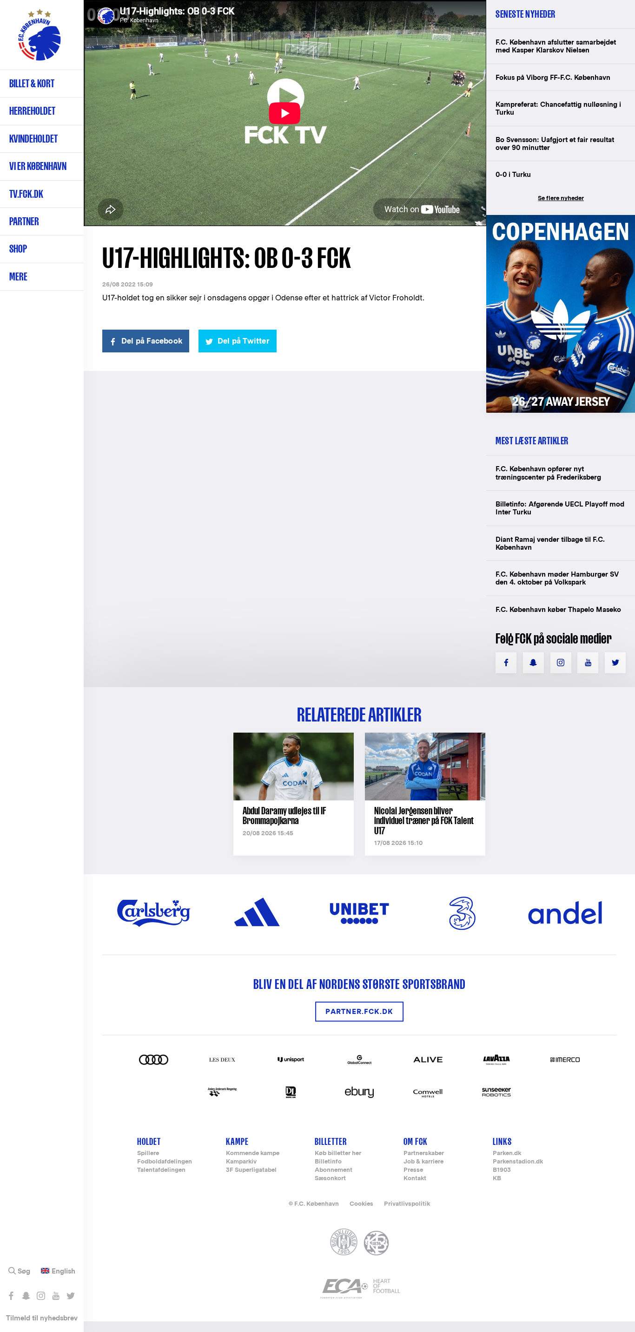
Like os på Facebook (11, 1295)
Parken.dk (507, 1153)
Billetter (331, 1141)
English (63, 1271)
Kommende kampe (252, 1153)
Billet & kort (31, 83)
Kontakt (414, 1179)
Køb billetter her (338, 1153)
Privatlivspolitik (407, 1203)
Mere (18, 276)
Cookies (361, 1203)
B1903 (502, 1170)
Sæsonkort (330, 1179)
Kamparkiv (241, 1162)
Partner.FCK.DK (359, 1011)
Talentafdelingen (161, 1170)
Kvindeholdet (33, 138)
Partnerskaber (423, 1153)
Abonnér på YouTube (55, 1295)
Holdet (149, 1141)
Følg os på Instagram (40, 1295)
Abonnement (333, 1170)
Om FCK (415, 1141)
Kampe (237, 1141)
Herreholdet (32, 110)
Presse (413, 1170)
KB (497, 1179)
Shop (18, 248)
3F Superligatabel (251, 1170)
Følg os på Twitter (70, 1295)
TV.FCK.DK (26, 194)
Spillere (148, 1153)
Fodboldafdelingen (164, 1162)
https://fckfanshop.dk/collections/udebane (560, 220)
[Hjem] (39, 39)
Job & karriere (423, 1162)
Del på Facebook (151, 341)
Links (502, 1141)
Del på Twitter (244, 341)
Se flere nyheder (561, 198)
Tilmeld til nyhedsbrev (42, 1318)
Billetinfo (328, 1162)
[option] (285, 113)
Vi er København (37, 166)
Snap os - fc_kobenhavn (26, 1295)
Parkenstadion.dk (518, 1162)
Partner (24, 221)
